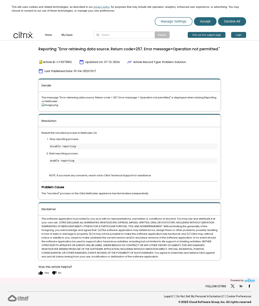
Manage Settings (173, 21)
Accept (205, 21)
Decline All (232, 21)
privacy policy (101, 6)
